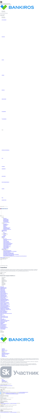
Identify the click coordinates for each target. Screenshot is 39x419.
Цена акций (2, 314)
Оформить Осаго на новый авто (4, 320)
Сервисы (3, 166)
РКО (2, 158)
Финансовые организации (4, 327)
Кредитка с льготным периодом (4, 303)
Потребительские (5, 224)
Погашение (4, 111)
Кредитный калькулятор (6, 227)
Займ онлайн (2, 286)
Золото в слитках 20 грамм (4, 317)
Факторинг (4, 176)
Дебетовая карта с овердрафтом (4, 308)
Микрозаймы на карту (3, 287)
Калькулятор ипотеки (6, 228)
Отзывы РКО (5, 240)
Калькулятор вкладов (6, 222)
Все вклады (5, 218)
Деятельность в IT (4, 356)
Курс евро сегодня (2, 326)
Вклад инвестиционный (3, 312)
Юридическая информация (5, 353)
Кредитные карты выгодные (4, 305)
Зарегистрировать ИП (3, 324)
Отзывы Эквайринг (6, 247)
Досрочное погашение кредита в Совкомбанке (9, 251)
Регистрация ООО (3, 325)
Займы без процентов (3, 288)
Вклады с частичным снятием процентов (6, 313)
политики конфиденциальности (23, 392)
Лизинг (3, 188)
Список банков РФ (2, 328)
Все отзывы (5, 238)
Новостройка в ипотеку (3, 295)
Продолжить (2, 394)
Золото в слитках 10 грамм (4, 316)
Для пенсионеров (5, 221)
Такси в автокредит (3, 301)
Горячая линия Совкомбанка (7, 250)
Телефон (1, 390)
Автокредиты (5, 225)
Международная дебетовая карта (5, 306)
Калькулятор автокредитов (7, 229)
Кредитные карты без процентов (5, 304)
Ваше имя (1, 391)
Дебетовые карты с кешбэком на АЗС (5, 309)
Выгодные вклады (6, 220)
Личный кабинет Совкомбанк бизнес (8, 253)
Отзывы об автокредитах (6, 242)
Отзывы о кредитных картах (7, 244)
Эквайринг (4, 233)
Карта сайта (3, 355)
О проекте (3, 348)
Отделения (3, 236)
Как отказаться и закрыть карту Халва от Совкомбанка (11, 254)
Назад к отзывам (2, 257)
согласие (4, 392)
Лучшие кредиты (2, 290)
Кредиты (3, 36)
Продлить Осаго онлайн (3, 321)
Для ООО (4, 235)
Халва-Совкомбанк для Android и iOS (8, 255)
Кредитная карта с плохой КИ (4, 302)
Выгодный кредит (2, 291)
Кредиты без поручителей (4, 293)
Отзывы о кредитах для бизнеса (7, 243)
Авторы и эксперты (4, 350)
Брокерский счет (2, 315)
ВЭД (2, 197)
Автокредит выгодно (3, 298)
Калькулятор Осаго (3, 319)
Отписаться (3, 352)
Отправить (2, 410)
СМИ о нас (3, 349)
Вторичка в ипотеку (3, 294)
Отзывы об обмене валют (7, 246)
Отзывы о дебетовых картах (7, 239)
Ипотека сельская (2, 297)
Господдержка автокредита (4, 299)
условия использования (13, 403)
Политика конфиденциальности (4, 403)
